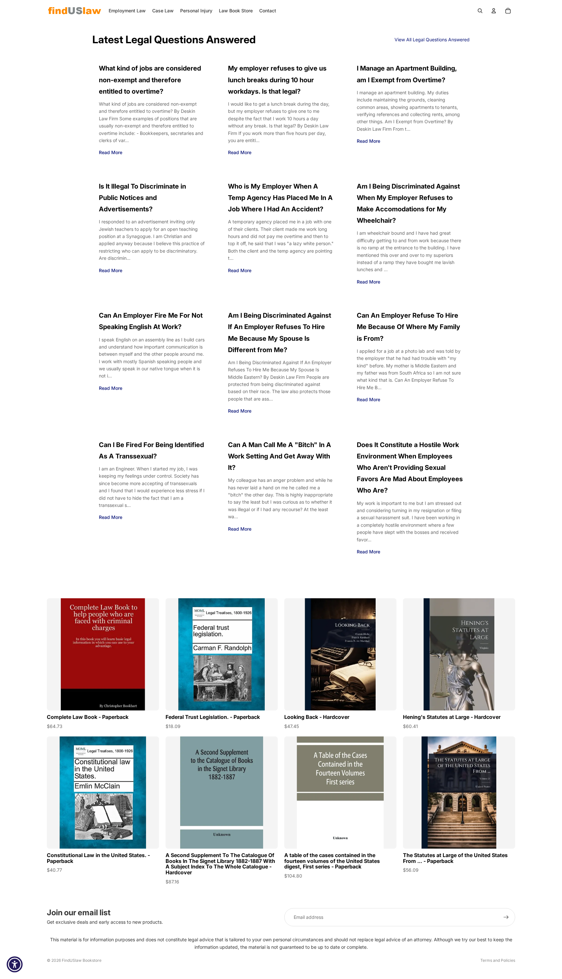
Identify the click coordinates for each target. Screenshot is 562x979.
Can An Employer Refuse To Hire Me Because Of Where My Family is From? (408, 326)
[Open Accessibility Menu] (15, 964)
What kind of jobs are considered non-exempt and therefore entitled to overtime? (150, 79)
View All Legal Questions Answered (432, 39)
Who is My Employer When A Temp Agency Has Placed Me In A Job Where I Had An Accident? (280, 197)
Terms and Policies (497, 960)
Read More (110, 152)
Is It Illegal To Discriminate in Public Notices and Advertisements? (142, 197)
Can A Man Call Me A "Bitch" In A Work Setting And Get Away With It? (279, 456)
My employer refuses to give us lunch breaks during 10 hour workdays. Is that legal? (277, 79)
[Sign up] (506, 917)
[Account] (494, 11)
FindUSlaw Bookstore (81, 960)
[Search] (480, 11)
